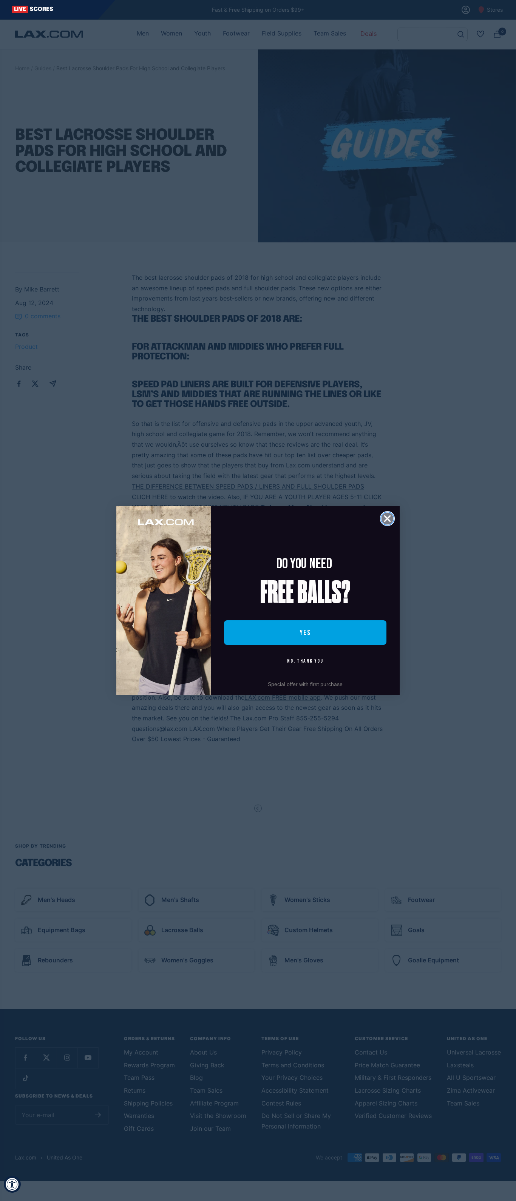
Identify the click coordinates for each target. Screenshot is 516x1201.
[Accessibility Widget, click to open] (12, 1184)
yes (305, 632)
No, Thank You (305, 661)
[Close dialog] (387, 518)
